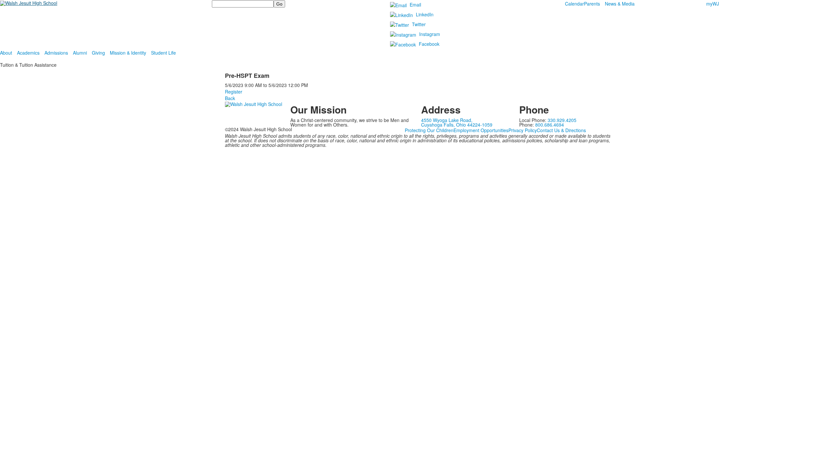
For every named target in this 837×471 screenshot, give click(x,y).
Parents (592, 3)
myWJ (712, 3)
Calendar (574, 3)
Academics (28, 52)
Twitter (419, 24)
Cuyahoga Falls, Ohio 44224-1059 (456, 124)
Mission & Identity (128, 52)
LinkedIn (425, 14)
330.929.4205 (562, 120)
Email (415, 4)
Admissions (56, 52)
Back (230, 98)
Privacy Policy (522, 130)
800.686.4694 (549, 124)
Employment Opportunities (480, 130)
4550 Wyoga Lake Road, (446, 120)
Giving (98, 52)
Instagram (429, 34)
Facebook (429, 44)
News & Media (620, 3)
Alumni (80, 52)
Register (233, 91)
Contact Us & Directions (561, 130)
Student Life (163, 52)
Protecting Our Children (429, 130)
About (6, 52)
